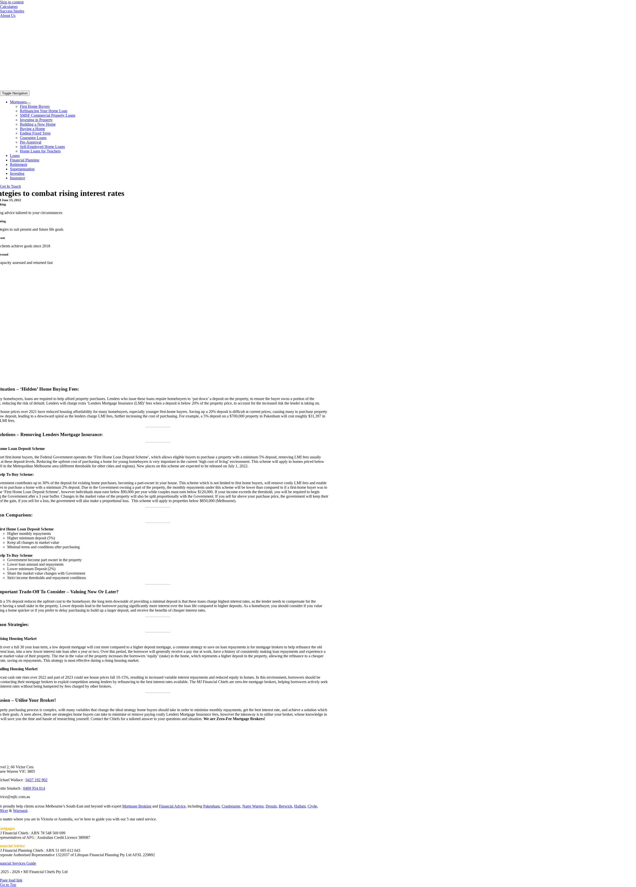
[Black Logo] (127, 88)
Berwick (285, 806)
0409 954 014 (34, 788)
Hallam (300, 806)
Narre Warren (253, 806)
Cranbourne (231, 806)
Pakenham (211, 806)
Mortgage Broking (136, 806)
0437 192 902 (36, 780)
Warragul (20, 811)
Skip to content (12, 2)
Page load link (11, 880)
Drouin (271, 806)
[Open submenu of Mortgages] (29, 103)
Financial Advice (172, 806)
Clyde (312, 806)
